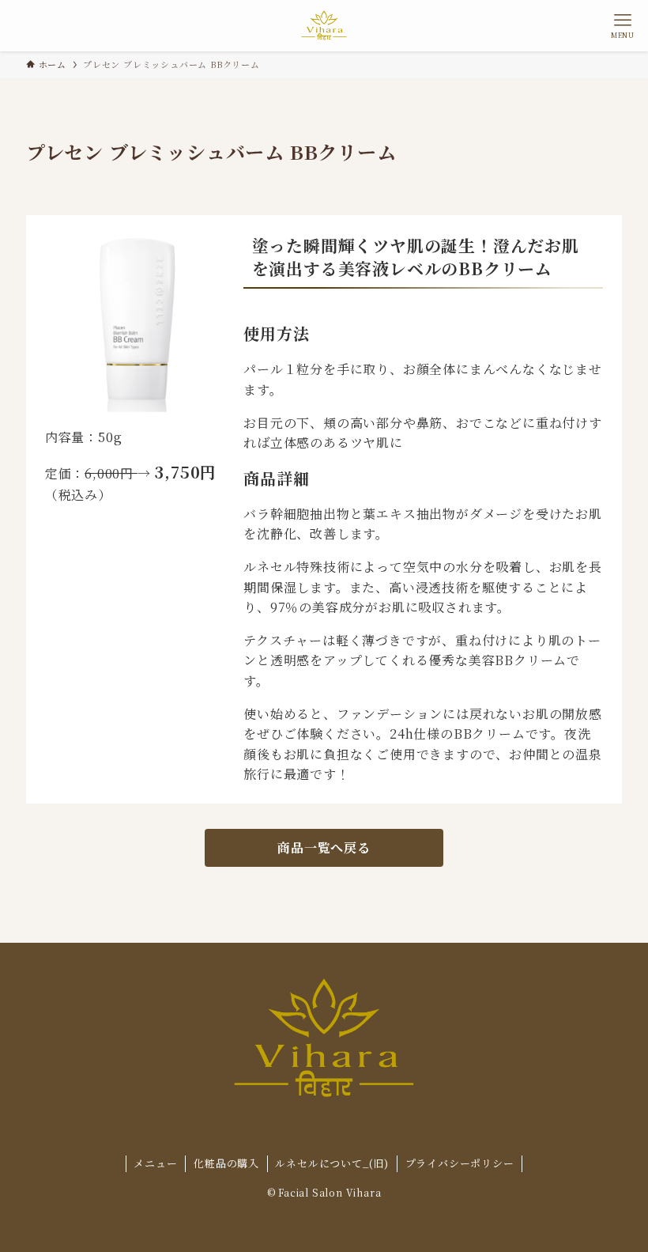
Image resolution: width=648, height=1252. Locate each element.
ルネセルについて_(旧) (332, 1163)
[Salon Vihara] (324, 25)
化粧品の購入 (226, 1163)
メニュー (155, 1163)
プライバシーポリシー (459, 1163)
